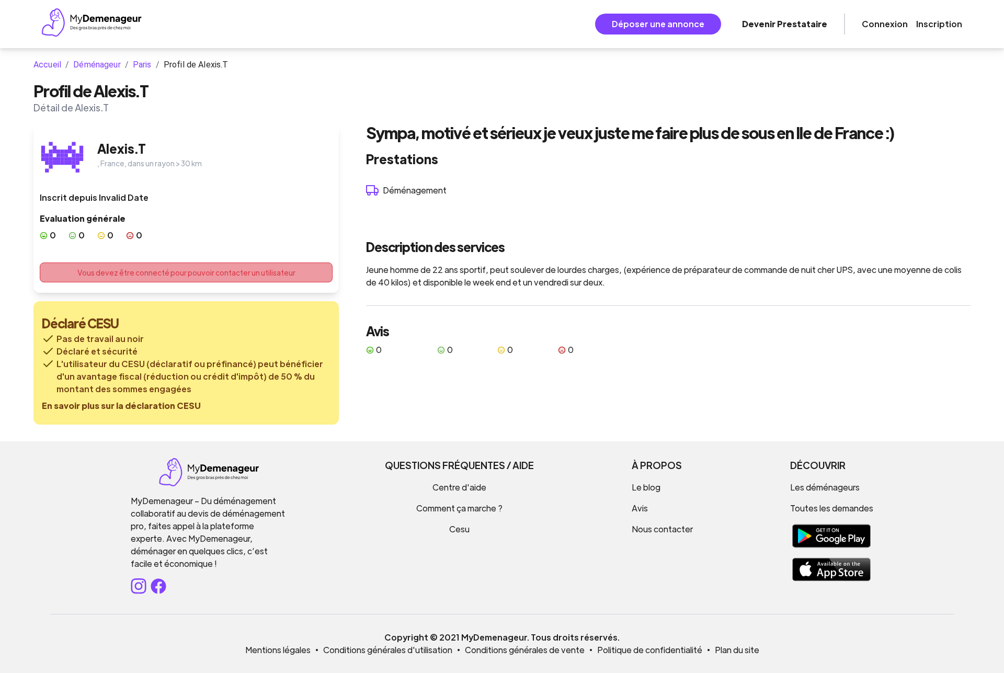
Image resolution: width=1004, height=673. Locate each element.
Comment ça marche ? (459, 508)
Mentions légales (278, 649)
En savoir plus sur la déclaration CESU (121, 405)
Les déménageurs (825, 487)
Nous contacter (662, 528)
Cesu (459, 528)
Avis (640, 508)
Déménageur (97, 65)
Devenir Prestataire (784, 23)
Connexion (885, 23)
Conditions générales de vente (525, 649)
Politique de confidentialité (649, 649)
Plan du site (737, 649)
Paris (142, 65)
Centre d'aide (459, 487)
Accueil (47, 65)
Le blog (646, 487)
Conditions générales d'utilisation (387, 649)
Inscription (939, 23)
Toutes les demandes (831, 508)
